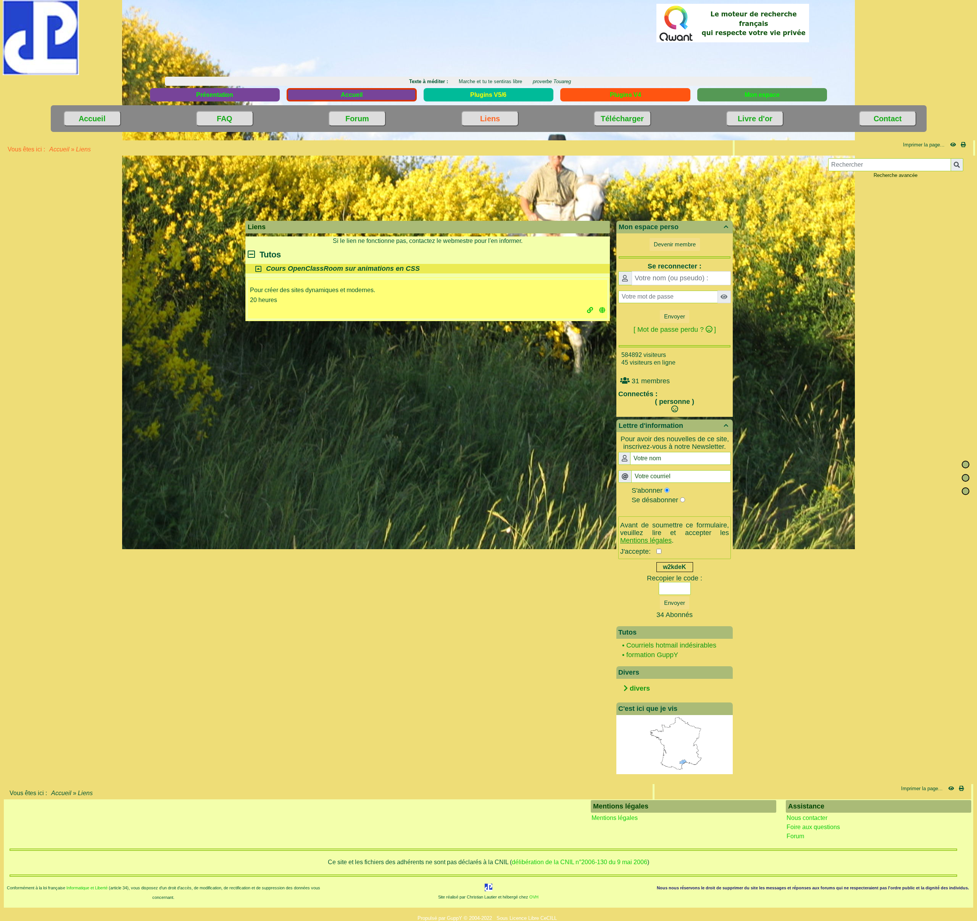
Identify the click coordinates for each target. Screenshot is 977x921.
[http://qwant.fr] (732, 22)
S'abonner (647, 490)
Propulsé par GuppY (441, 918)
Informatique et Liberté (87, 888)
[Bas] (965, 491)
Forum (795, 836)
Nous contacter (807, 818)
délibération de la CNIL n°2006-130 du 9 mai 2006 (579, 862)
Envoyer (674, 316)
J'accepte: (638, 551)
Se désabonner (655, 500)
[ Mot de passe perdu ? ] (675, 329)
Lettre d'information (673, 425)
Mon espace (762, 95)
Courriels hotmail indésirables (671, 645)
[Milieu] (965, 478)
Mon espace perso (673, 227)
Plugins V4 (625, 95)
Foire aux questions (813, 827)
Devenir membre (675, 244)
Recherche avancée (895, 175)
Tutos (268, 254)
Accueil (59, 149)
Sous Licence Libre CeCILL (527, 918)
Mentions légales (615, 818)
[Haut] (965, 464)
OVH (533, 897)
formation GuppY (652, 655)
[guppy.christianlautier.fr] (41, 37)
